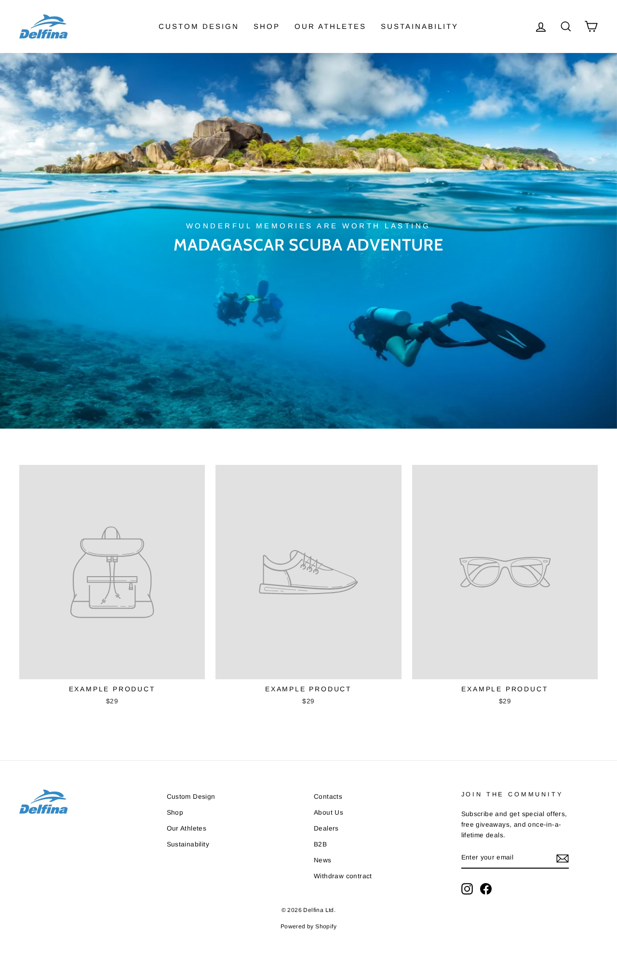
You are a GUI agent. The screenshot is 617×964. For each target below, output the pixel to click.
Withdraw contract (343, 876)
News (323, 860)
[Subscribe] (562, 858)
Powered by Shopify (308, 926)
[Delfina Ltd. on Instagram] (467, 889)
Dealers (326, 828)
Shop (267, 26)
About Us (328, 812)
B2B (320, 844)
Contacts (328, 796)
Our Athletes (330, 26)
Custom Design (199, 26)
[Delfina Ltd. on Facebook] (486, 889)
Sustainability (419, 26)
